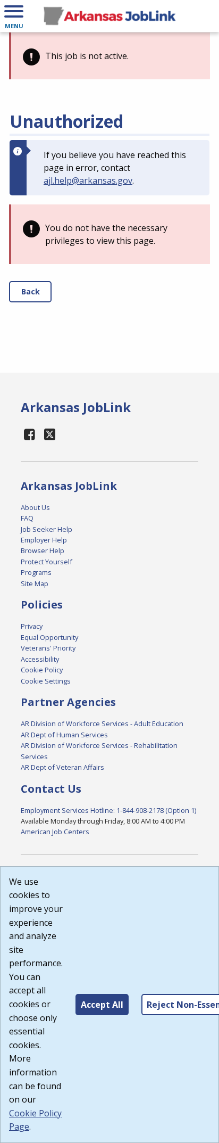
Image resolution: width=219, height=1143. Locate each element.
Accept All (102, 1004)
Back (30, 291)
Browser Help (42, 550)
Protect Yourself (46, 561)
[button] (14, 16)
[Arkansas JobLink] (109, 16)
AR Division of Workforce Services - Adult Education (102, 723)
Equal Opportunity (49, 637)
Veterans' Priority (48, 648)
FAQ (27, 518)
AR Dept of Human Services (64, 734)
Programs (36, 572)
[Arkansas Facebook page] (30, 434)
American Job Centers (55, 831)
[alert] (109, 55)
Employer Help (44, 540)
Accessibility (40, 659)
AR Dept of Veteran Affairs (62, 767)
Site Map (34, 583)
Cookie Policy (42, 670)
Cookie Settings (46, 681)
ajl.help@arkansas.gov (88, 180)
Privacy (32, 626)
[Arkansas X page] (50, 434)
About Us (35, 507)
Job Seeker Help (46, 529)
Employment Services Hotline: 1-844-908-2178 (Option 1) (108, 810)
